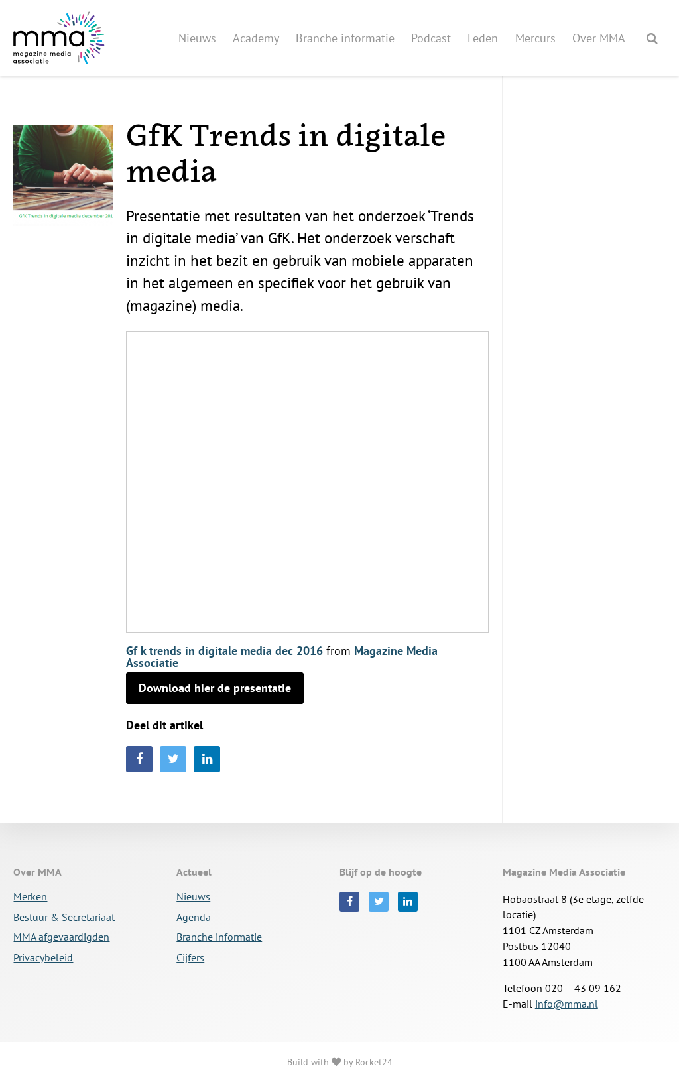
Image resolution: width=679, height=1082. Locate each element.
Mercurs (535, 38)
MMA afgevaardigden (61, 937)
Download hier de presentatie (215, 687)
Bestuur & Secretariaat (64, 917)
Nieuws (197, 38)
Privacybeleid (43, 958)
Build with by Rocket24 (340, 1061)
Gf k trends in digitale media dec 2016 (224, 650)
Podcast (431, 38)
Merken (30, 897)
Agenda (193, 917)
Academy (256, 38)
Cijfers (190, 958)
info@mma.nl (566, 1003)
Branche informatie (345, 38)
